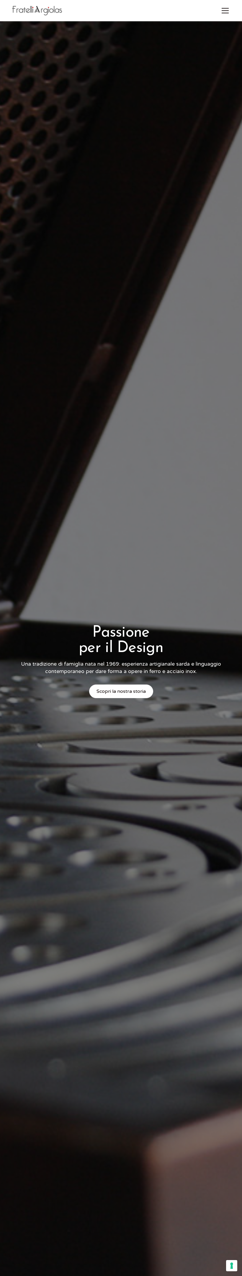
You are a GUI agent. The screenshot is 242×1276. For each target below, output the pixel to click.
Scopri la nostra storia (121, 691)
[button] (224, 11)
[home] (37, 10)
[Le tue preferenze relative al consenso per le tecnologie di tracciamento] (231, 1265)
